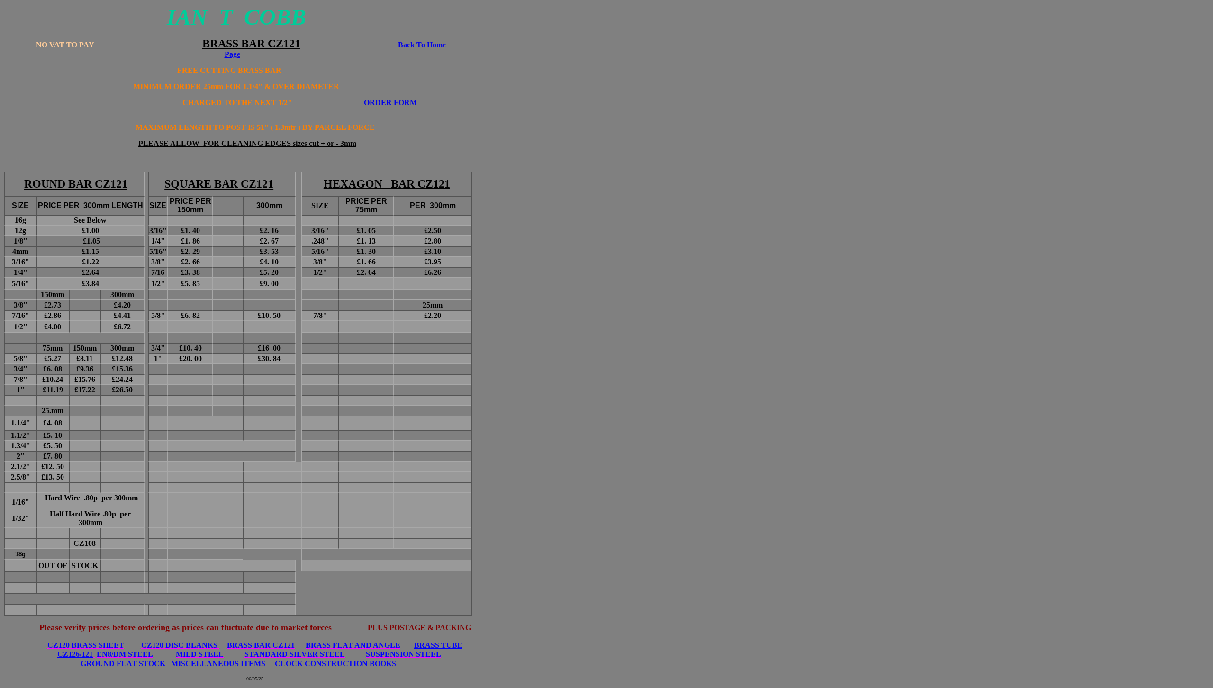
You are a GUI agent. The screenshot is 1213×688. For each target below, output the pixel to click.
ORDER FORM (390, 103)
